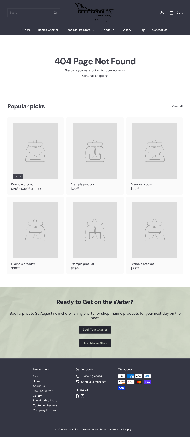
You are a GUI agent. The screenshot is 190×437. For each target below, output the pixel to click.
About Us (107, 30)
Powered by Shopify (120, 429)
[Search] (55, 12)
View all (177, 106)
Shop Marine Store (78, 30)
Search (37, 376)
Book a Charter (48, 30)
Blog (142, 30)
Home (27, 30)
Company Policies (44, 410)
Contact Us (159, 30)
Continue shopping (95, 76)
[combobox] (33, 12)
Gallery (126, 30)
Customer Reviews (45, 405)
